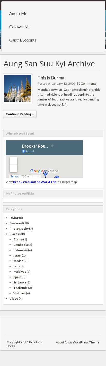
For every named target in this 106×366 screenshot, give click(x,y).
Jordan (18, 261)
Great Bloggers (22, 39)
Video (14, 298)
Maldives (19, 271)
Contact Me (19, 26)
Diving (14, 218)
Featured (16, 223)
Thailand (19, 288)
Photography (19, 228)
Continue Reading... (20, 114)
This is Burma (51, 77)
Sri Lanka (19, 282)
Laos (16, 266)
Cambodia (20, 245)
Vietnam (19, 293)
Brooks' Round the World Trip (34, 182)
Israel (17, 255)
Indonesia (20, 250)
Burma (18, 239)
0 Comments (87, 83)
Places (14, 234)
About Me (18, 13)
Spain (17, 277)
